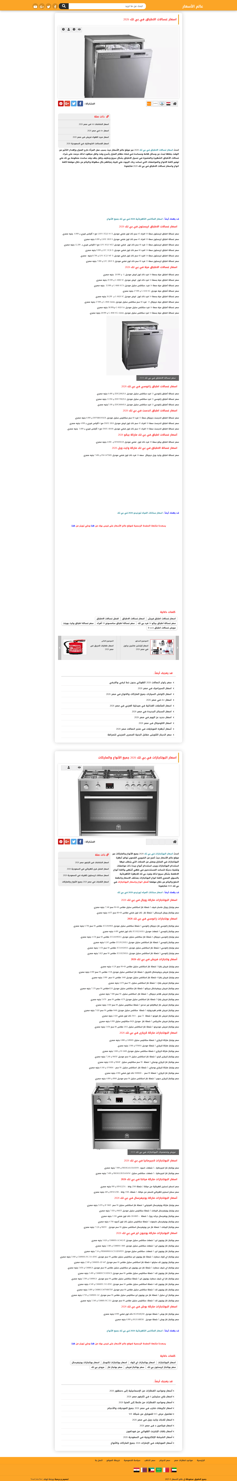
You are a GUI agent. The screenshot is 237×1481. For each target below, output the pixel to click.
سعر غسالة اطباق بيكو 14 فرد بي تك (157, 623)
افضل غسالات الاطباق (108, 619)
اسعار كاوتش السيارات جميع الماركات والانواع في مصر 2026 (139, 694)
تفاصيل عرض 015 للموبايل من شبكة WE (150, 1414)
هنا (92, 526)
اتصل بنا (99, 1460)
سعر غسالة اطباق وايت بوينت (78, 623)
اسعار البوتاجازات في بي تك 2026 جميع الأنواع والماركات (137, 757)
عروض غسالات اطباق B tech (162, 628)
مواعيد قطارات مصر (183, 1460)
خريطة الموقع (113, 1460)
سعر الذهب (149, 1460)
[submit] (64, 6)
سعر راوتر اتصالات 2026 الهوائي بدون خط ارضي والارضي (140, 682)
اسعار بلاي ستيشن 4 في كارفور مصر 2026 (149, 1396)
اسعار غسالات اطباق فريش (162, 619)
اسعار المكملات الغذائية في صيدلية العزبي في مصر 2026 (141, 705)
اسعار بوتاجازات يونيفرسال (85, 1362)
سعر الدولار (164, 1460)
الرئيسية (201, 1460)
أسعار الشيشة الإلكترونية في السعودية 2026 (147, 1437)
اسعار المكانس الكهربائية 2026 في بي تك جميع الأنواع (135, 219)
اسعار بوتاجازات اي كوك (142, 1362)
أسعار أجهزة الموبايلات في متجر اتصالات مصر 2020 (144, 729)
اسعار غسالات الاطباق (133, 619)
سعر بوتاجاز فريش (134, 1367)
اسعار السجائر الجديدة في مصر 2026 (152, 711)
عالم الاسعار (177, 1479)
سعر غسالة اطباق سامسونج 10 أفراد (116, 623)
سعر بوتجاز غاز (115, 1367)
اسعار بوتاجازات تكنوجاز (115, 1362)
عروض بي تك (97, 1367)
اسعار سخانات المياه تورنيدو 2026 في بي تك (140, 513)
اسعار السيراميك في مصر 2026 (155, 688)
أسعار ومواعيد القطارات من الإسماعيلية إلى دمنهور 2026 (140, 1391)
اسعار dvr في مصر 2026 (159, 700)
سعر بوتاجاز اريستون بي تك (161, 1367)
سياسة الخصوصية (132, 1460)
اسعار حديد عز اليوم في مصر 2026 (153, 717)
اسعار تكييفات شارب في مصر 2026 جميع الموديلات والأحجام (139, 1408)
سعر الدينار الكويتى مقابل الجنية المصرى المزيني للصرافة (140, 734)
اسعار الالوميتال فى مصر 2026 (155, 723)
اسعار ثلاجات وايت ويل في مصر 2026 (152, 1420)
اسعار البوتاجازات (167, 1362)
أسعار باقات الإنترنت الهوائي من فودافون (149, 1431)
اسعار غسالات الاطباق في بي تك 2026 (150, 19)
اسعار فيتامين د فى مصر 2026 (156, 1425)
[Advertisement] (118, 193)
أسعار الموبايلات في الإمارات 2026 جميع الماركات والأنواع (141, 1443)
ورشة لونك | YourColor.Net (42, 1479)
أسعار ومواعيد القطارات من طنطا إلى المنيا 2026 (145, 1402)
